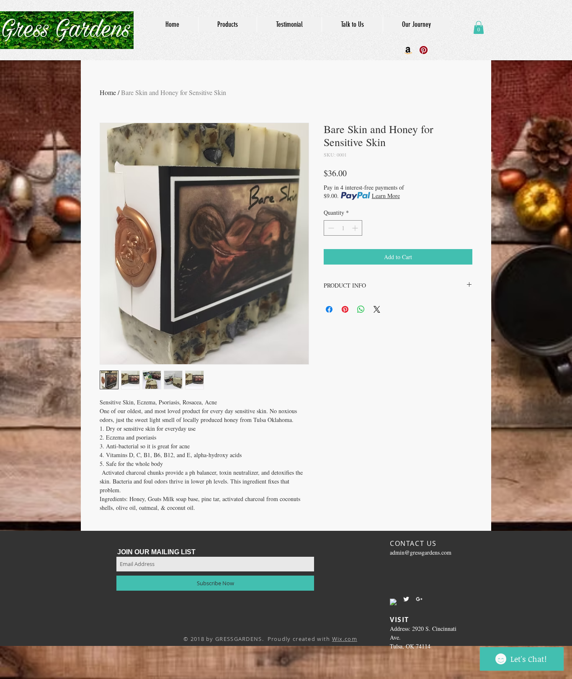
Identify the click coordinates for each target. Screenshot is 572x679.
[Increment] (355, 228)
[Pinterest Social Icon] (423, 50)
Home (108, 92)
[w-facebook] (393, 602)
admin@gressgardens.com (420, 552)
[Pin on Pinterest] (345, 309)
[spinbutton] (342, 228)
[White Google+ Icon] (419, 599)
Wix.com (344, 639)
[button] (478, 27)
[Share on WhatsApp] (361, 309)
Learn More (386, 196)
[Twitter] (406, 599)
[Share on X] (377, 309)
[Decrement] (330, 228)
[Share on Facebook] (329, 309)
